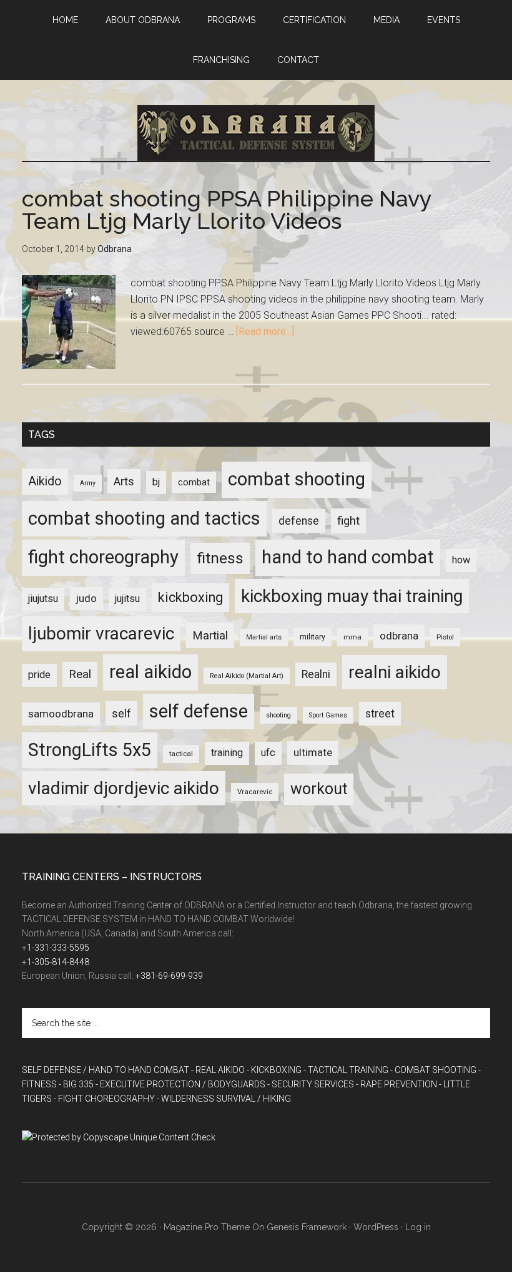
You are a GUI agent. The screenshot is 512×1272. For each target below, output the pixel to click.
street (380, 713)
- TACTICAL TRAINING (345, 1070)
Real (80, 674)
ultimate (312, 752)
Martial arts (264, 637)
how (461, 560)
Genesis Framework (307, 1227)
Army (88, 483)
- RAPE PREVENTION (396, 1084)
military (312, 637)
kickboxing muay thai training (352, 596)
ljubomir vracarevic (101, 633)
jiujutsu (43, 598)
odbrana (399, 635)
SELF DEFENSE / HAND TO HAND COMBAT (105, 1070)
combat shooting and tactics (144, 518)
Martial (210, 635)
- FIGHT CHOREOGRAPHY (104, 1099)
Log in (418, 1227)
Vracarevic (254, 791)
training (227, 753)
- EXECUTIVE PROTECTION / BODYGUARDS (180, 1084)
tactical (181, 753)
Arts (124, 481)
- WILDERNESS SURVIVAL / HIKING (224, 1099)
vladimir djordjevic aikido (123, 788)
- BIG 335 (76, 1084)
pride (39, 675)
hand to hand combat (348, 557)
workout (318, 789)
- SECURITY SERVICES (310, 1084)
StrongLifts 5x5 (89, 749)
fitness (220, 558)
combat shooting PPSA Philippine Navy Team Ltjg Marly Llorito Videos (226, 209)
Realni (316, 674)
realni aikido (394, 672)
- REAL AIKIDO (218, 1070)
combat (194, 482)
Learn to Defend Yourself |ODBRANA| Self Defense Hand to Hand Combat (256, 133)
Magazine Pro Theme (207, 1227)
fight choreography (103, 557)
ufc (268, 753)
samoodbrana (61, 713)
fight (348, 521)
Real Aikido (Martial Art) (246, 676)
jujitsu (127, 598)
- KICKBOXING (274, 1070)
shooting (278, 715)
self (121, 713)
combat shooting (296, 479)
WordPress (375, 1227)
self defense (198, 711)
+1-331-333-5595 (55, 948)
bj (156, 482)
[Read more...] (265, 331)
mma (352, 637)
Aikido (45, 481)
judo (86, 598)
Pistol (445, 637)
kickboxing (190, 597)
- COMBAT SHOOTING (433, 1070)
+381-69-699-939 (169, 976)
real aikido (150, 671)
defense (298, 521)
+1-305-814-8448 (55, 962)
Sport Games (328, 715)
